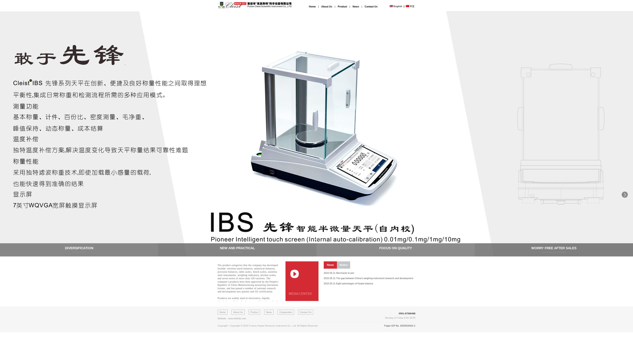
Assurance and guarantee (554, 252)
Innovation (237, 252)
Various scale (79, 252)
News (356, 6)
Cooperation (285, 312)
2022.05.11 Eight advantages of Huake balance (348, 283)
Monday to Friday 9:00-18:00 (400, 317)
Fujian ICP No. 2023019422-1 (399, 325)
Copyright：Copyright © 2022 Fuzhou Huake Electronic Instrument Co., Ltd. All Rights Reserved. (268, 325)
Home (312, 6)
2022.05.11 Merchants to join (339, 273)
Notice (344, 265)
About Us (326, 6)
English (398, 6)
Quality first (395, 252)
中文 (412, 6)
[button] (624, 194)
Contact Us (371, 6)
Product (342, 6)
